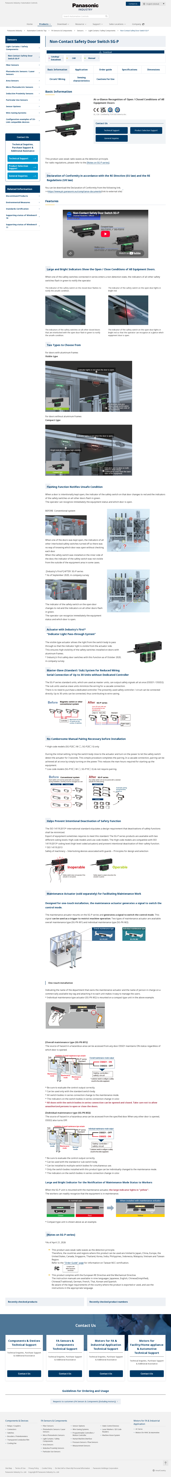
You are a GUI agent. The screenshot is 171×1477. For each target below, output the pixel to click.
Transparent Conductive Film (18, 1440)
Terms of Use (20, 1468)
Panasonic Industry (14, 30)
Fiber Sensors (12, 65)
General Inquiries (111, 138)
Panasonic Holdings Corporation (105, 1468)
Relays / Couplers (14, 1426)
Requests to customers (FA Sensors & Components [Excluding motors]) (84, 1401)
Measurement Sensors (81, 1446)
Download (62, 24)
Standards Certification (17, 209)
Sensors (80, 30)
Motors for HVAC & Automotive (147, 1432)
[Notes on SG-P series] (98, 162)
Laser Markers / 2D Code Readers (111, 1430)
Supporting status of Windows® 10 (21, 216)
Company (136, 24)
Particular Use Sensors (17, 100)
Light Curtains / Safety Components (101, 30)
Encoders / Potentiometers (17, 1436)
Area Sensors (12, 80)
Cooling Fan (11, 1443)
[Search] (106, 16)
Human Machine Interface (82, 1439)
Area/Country (161, 1470)
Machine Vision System (111, 1435)
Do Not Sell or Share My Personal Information (72, 1468)
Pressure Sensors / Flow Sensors (85, 1442)
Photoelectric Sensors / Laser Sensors (20, 72)
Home (30, 24)
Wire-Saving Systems (16, 113)
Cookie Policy (47, 1468)
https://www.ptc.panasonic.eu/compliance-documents (74, 191)
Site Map (8, 1468)
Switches (10, 1433)
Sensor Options (13, 106)
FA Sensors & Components (61, 30)
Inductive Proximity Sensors (19, 93)
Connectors (11, 1429)
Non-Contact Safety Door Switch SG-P (20, 57)
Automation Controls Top (36, 30)
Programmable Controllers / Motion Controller (83, 1434)
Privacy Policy (34, 1468)
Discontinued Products (17, 196)
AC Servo (139, 1429)
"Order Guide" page (74, 1262)
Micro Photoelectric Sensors (19, 87)
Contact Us (133, 4)
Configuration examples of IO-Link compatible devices (21, 120)
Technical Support (111, 130)
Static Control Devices (110, 1426)
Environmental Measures (18, 202)
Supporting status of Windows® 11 (21, 226)
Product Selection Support (146, 130)
